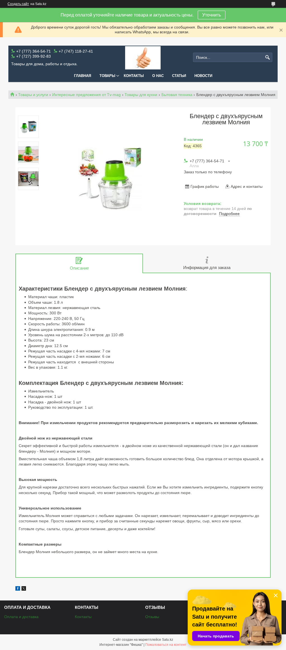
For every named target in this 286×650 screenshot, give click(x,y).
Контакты (134, 76)
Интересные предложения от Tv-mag (86, 94)
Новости (203, 76)
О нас (158, 76)
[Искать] (267, 57)
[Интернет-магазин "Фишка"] (143, 57)
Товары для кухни (141, 94)
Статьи (179, 76)
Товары (107, 76)
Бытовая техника (176, 94)
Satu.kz (167, 640)
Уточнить (211, 15)
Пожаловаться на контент (166, 645)
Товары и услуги (33, 94)
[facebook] (17, 589)
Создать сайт (18, 4)
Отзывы (152, 616)
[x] (24, 589)
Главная (82, 76)
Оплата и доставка (21, 616)
